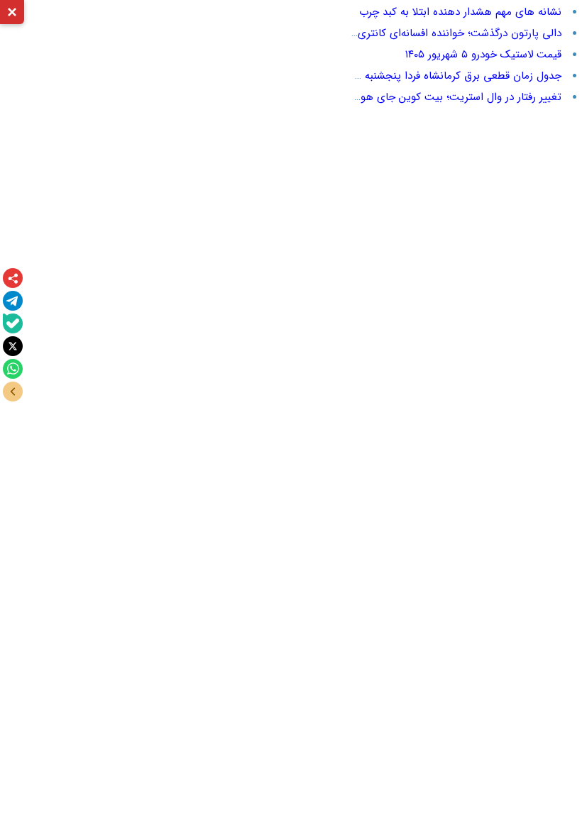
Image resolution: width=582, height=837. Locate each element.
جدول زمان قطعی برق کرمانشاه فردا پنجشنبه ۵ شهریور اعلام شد (421, 75)
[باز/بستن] (12, 391)
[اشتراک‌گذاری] (12, 278)
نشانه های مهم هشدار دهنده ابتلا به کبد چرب (460, 12)
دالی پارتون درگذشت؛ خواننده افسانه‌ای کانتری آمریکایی (438, 33)
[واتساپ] (12, 368)
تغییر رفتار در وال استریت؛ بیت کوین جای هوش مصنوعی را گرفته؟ (413, 97)
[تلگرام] (12, 300)
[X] (12, 346)
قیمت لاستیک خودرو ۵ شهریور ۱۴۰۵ (483, 54)
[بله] (12, 323)
